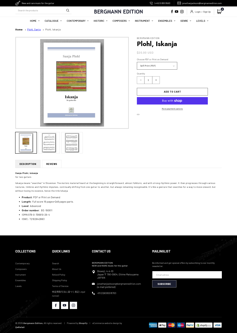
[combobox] (43, 10)
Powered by (77, 323)
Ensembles (20, 280)
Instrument (20, 274)
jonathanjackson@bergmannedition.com (202, 3)
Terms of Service (60, 286)
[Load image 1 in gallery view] (26, 142)
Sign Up (207, 11)
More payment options (172, 108)
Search (55, 263)
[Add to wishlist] (138, 114)
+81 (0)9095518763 (106, 293)
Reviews (51, 163)
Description (28, 163)
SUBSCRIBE (164, 283)
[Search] (68, 10)
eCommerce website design (105, 323)
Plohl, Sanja (34, 29)
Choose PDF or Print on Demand (152, 59)
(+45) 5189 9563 (162, 3)
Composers (21, 269)
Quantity (141, 73)
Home (19, 29)
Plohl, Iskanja (53, 29)
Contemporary (22, 263)
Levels (18, 286)
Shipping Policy (59, 280)
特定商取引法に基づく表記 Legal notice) (68, 293)
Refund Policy (58, 274)
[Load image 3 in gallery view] (72, 142)
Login (197, 11)
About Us (56, 269)
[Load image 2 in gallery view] (49, 142)
